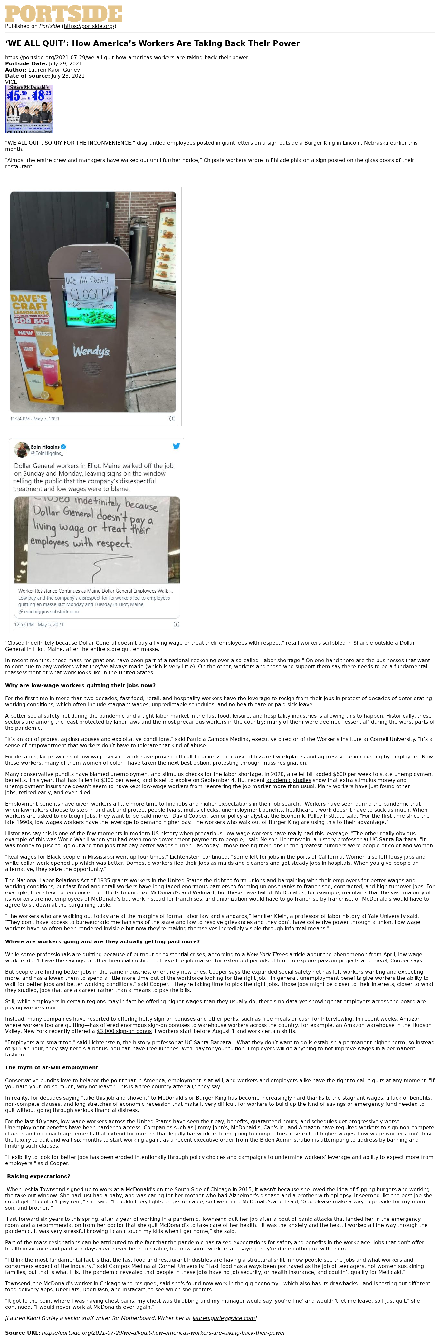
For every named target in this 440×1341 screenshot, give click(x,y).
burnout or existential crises (169, 954)
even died (77, 792)
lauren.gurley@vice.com (224, 1318)
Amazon (309, 1127)
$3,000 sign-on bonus (124, 1031)
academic (279, 780)
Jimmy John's (211, 1127)
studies (302, 780)
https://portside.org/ (89, 26)
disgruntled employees (166, 143)
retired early (35, 792)
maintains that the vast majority (383, 893)
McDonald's (245, 1127)
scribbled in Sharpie (347, 643)
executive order (214, 1140)
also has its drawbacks (329, 1283)
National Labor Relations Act (52, 880)
